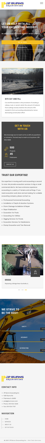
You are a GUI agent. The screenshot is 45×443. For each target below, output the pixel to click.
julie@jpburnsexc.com (11, 401)
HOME (6, 419)
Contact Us (10, 164)
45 (11, 154)
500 (12, 147)
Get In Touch (22, 42)
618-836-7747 (11, 406)
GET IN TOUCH (9, 427)
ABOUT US (8, 425)
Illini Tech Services (34, 440)
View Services (22, 47)
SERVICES (8, 422)
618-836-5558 (13, 404)
